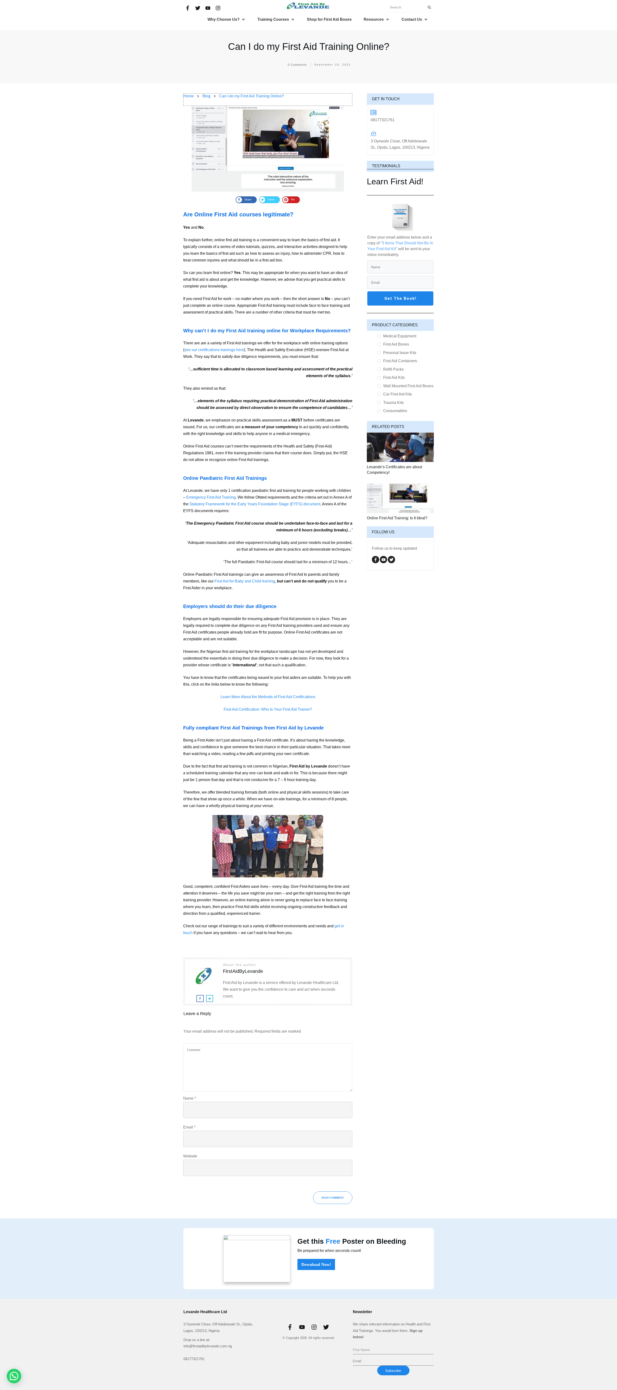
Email (189, 1127)
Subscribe (393, 1371)
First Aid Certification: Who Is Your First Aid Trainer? (268, 709)
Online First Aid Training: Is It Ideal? (397, 518)
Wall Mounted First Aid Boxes (408, 386)
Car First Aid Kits (397, 394)
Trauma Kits (393, 403)
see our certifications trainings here (214, 350)
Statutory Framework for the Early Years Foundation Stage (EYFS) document (254, 504)
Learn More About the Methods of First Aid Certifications (268, 697)
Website (190, 1156)
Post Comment (333, 1197)
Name (189, 1098)
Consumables (395, 411)
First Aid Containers (400, 361)
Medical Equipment (399, 336)
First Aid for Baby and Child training (245, 581)
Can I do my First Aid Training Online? (308, 46)
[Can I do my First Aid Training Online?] (268, 148)
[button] (14, 1376)
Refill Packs (393, 369)
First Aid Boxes (396, 344)
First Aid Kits (394, 377)
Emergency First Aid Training (211, 497)
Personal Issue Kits (399, 353)
